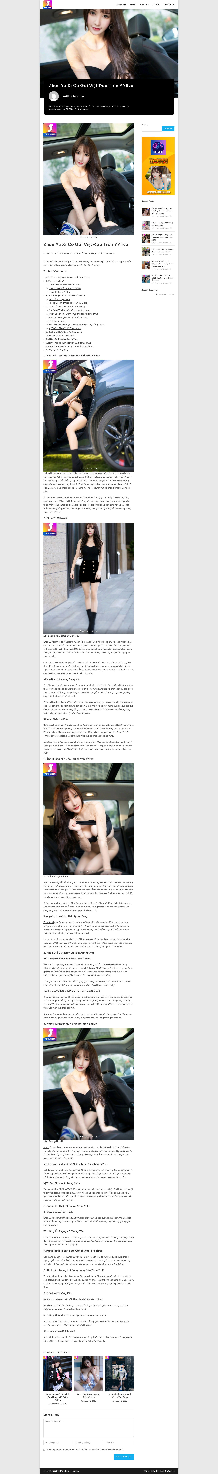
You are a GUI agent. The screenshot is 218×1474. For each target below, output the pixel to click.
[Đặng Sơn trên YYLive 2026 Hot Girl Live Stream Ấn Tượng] (146, 279)
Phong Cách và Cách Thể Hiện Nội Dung (68, 303)
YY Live (80, 96)
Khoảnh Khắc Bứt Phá (59, 292)
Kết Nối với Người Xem (59, 299)
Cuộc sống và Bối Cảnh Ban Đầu (64, 284)
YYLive (146, 1471)
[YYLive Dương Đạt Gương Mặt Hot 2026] (146, 225)
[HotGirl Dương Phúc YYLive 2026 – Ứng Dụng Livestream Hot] (146, 265)
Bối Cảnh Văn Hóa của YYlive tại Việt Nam (69, 310)
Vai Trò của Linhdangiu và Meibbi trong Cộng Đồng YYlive (76, 324)
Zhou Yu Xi (48, 642)
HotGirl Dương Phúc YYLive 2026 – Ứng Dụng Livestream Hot (162, 263)
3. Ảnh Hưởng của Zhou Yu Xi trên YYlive (65, 295)
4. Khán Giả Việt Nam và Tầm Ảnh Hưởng (65, 306)
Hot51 (46, 1147)
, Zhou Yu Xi (53, 488)
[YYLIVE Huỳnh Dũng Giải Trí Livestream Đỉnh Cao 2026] (146, 238)
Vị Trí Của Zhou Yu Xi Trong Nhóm (65, 328)
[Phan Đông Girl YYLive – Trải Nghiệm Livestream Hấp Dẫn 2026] (146, 212)
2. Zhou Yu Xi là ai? (55, 281)
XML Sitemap (170, 1471)
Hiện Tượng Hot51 (57, 321)
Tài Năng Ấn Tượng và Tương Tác (61, 339)
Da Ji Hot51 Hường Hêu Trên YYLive (88, 1395)
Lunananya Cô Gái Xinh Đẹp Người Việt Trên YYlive (57, 1397)
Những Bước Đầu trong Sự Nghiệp (65, 288)
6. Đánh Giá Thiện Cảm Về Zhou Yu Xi (64, 332)
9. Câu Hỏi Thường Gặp (57, 350)
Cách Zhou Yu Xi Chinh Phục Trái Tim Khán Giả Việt (73, 313)
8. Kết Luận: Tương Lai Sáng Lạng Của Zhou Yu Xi (69, 346)
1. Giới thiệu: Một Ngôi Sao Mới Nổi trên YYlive (67, 277)
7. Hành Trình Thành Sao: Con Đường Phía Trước (68, 342)
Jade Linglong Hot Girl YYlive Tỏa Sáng (120, 1395)
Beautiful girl (105, 106)
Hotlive (160, 1471)
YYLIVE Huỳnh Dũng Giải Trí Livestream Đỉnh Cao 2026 (162, 237)
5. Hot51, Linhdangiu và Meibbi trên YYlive (66, 317)
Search (145, 125)
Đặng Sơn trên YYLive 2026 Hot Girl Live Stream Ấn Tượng (163, 278)
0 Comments (120, 106)
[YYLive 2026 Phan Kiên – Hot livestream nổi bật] (146, 251)
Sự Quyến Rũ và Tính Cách (61, 335)
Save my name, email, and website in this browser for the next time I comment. (85, 1449)
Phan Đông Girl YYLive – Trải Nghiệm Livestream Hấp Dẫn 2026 (162, 211)
